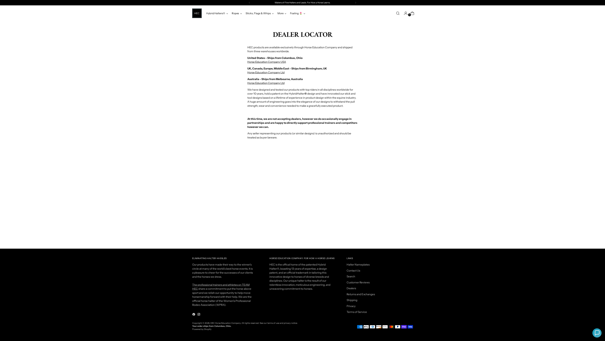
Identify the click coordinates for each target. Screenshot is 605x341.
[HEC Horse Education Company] (197, 13)
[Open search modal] (398, 13)
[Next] (355, 2)
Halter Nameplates (358, 264)
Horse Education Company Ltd (266, 72)
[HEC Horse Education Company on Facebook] (194, 315)
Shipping (352, 300)
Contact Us (353, 270)
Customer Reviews (358, 282)
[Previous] (249, 2)
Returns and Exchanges (361, 294)
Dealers (351, 288)
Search (351, 276)
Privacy (351, 306)
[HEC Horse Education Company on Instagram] (199, 315)
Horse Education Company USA (266, 61)
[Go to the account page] (404, 13)
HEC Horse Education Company (225, 323)
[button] (597, 333)
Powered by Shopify (201, 329)
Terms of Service (357, 312)
